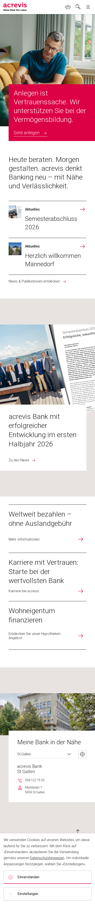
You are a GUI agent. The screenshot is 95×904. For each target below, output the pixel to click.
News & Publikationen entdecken (34, 281)
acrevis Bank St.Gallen (29, 769)
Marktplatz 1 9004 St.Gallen (35, 790)
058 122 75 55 (35, 780)
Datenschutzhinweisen (47, 858)
